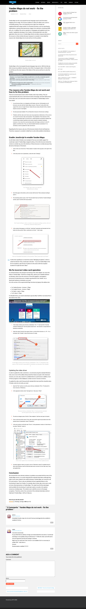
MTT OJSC (60, 69)
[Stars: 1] (9, 501)
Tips (61, 2)
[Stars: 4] (12, 501)
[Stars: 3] (11, 501)
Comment (8, 559)
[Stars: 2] (10, 501)
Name (7, 578)
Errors (48, 2)
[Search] (77, 44)
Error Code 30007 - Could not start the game (67, 66)
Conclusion (18, 85)
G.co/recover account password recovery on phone (70, 18)
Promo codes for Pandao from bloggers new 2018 (70, 13)
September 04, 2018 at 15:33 (16, 530)
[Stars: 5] (13, 501)
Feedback (71, 2)
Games (65, 2)
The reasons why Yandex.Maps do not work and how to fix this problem (29, 78)
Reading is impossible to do (69, 28)
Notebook (43, 2)
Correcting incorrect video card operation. (41, 82)
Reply (52, 522)
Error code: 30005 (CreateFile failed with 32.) (67, 71)
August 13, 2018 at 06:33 (16, 516)
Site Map (76, 2)
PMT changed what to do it (69, 22)
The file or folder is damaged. (69, 27)
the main (37, 2)
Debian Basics (55, 2)
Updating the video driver (35, 84)
